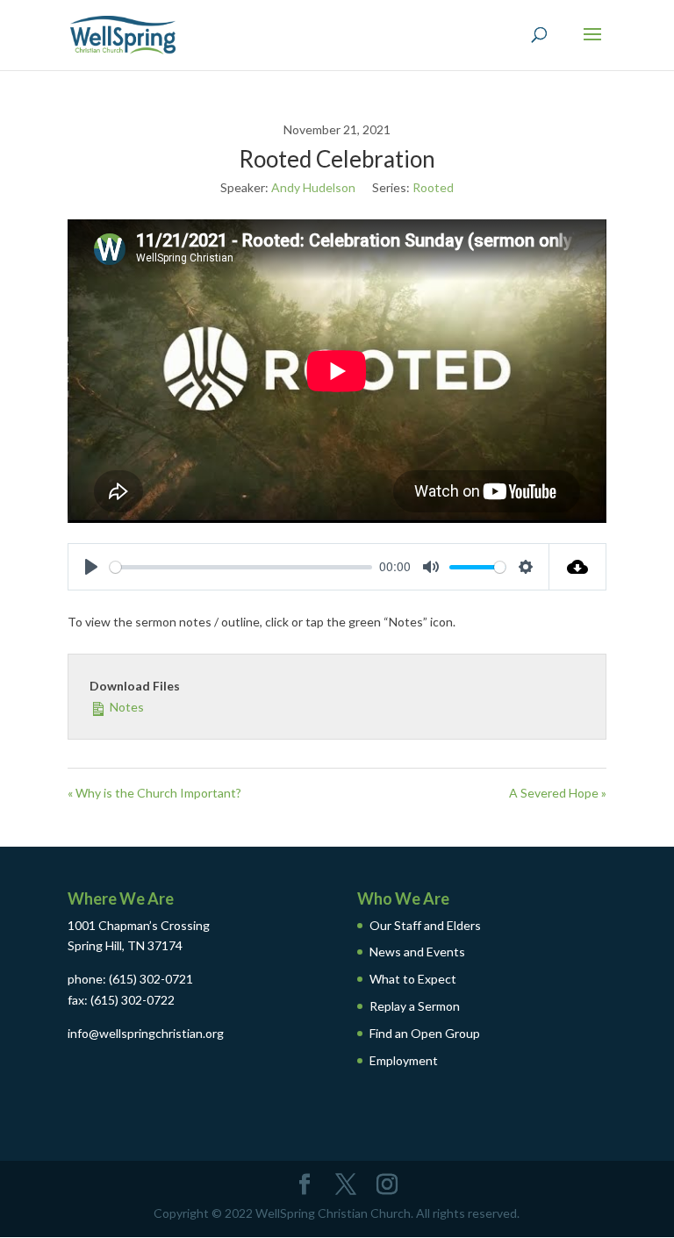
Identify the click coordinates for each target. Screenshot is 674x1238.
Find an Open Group (424, 1033)
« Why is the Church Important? (154, 792)
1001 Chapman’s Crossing (139, 925)
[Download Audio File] (577, 566)
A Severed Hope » (557, 792)
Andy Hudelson (313, 187)
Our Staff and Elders (425, 925)
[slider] (241, 567)
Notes (125, 706)
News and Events (417, 951)
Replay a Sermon (414, 1005)
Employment (403, 1060)
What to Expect (412, 978)
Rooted (433, 187)
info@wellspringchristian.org (146, 1033)
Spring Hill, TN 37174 (125, 945)
